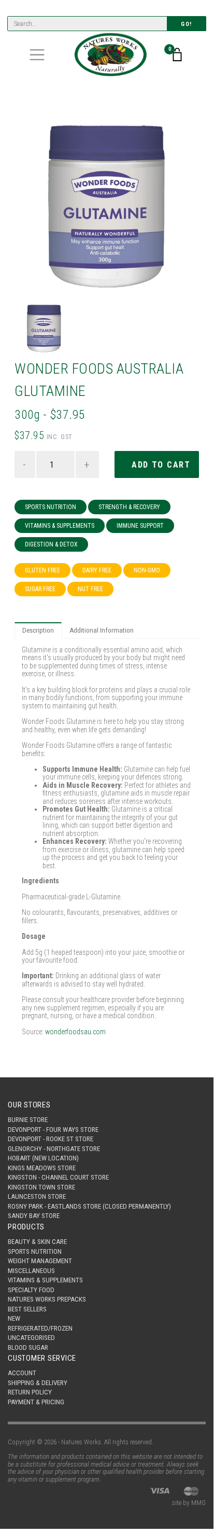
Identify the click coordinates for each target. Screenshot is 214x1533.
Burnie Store (28, 1120)
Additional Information (101, 630)
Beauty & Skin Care (37, 1241)
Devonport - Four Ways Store (53, 1129)
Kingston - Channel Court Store (58, 1177)
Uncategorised (31, 1338)
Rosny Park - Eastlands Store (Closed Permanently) (89, 1206)
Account (22, 1373)
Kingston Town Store (41, 1187)
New (14, 1318)
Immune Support (140, 525)
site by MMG (189, 1503)
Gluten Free (42, 570)
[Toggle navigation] (37, 55)
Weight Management (40, 1261)
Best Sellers (27, 1309)
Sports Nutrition (50, 507)
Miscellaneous (31, 1271)
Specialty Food (31, 1290)
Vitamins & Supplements (59, 525)
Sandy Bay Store (34, 1216)
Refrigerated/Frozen (40, 1328)
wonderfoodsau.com (75, 1032)
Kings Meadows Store (42, 1168)
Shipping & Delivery (37, 1383)
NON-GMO (147, 570)
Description (38, 630)
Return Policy (30, 1392)
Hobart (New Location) (43, 1158)
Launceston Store (37, 1196)
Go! (186, 24)
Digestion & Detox (51, 544)
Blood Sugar (28, 1347)
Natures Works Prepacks (47, 1299)
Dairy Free (96, 570)
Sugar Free (40, 589)
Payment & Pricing (36, 1402)
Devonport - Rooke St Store (50, 1139)
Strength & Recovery (129, 507)
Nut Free (90, 589)
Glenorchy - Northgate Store (54, 1149)
